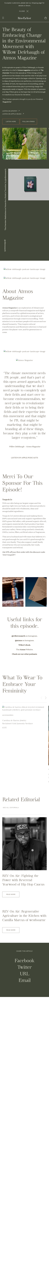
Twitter (24, 967)
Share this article (24, 951)
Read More (10, 894)
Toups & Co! (6, 102)
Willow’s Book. (24, 645)
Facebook (24, 960)
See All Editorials (11, 807)
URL (24, 973)
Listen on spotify (9, 111)
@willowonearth (18, 636)
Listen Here (11, 121)
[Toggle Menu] (9, 18)
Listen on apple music (12, 114)
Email (24, 980)
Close (22, 11)
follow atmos (28, 121)
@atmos (18, 640)
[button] (45, 697)
